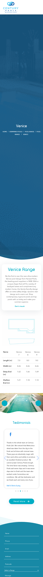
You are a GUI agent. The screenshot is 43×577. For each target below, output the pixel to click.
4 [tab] (27, 401)
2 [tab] (20, 401)
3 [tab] (23, 401)
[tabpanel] (21, 403)
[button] (5, 458)
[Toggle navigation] (38, 7)
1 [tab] (16, 401)
